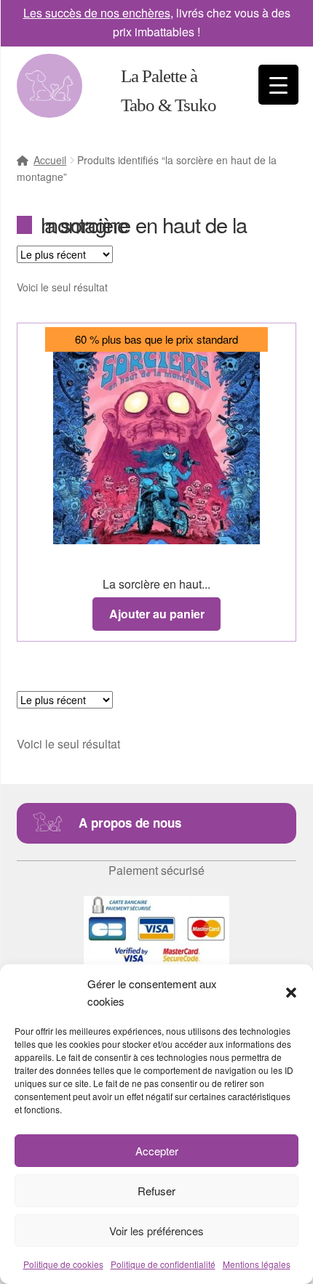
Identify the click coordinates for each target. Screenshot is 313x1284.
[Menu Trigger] (278, 85)
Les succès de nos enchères (96, 12)
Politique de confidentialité (163, 1264)
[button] (291, 992)
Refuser (156, 1190)
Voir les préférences (156, 1230)
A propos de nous (130, 822)
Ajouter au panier (157, 613)
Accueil (49, 160)
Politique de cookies (63, 1264)
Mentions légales (256, 1264)
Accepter (156, 1150)
